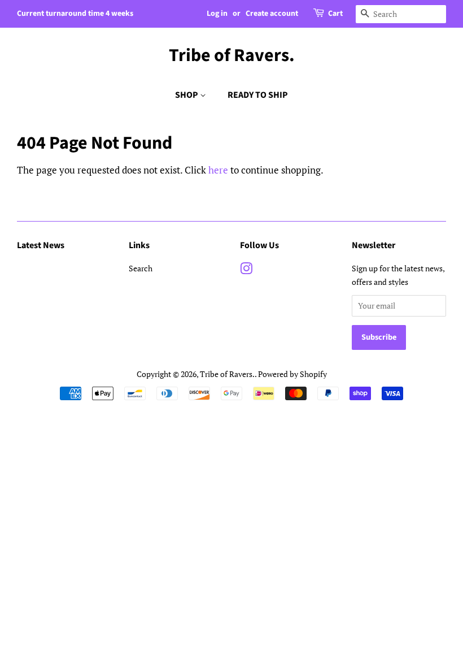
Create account (272, 13)
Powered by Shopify (292, 374)
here (218, 169)
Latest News (40, 245)
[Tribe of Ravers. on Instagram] (246, 270)
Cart (335, 13)
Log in (217, 13)
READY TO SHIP (258, 95)
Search (140, 268)
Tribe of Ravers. (232, 55)
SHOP (187, 95)
